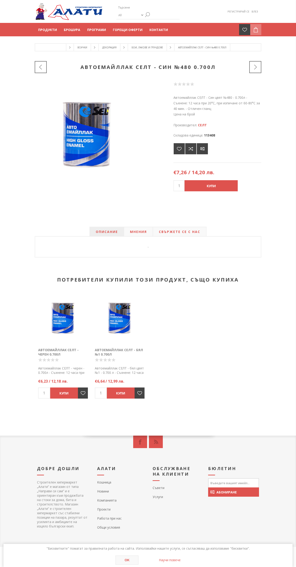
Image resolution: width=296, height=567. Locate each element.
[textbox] (138, 7)
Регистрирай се (238, 11)
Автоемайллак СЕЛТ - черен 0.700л (58, 352)
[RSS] (156, 442)
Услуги (158, 497)
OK (127, 560)
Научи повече (170, 560)
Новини (103, 491)
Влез (255, 11)
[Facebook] (140, 442)
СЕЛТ (202, 125)
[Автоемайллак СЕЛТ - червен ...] (255, 67)
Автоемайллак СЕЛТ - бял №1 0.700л (119, 352)
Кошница (104, 482)
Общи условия (108, 527)
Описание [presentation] (107, 231)
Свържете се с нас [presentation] (179, 231)
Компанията (107, 500)
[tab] (106, 232)
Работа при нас (109, 518)
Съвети (158, 488)
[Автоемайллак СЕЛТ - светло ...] (41, 67)
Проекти (104, 509)
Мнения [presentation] (138, 231)
